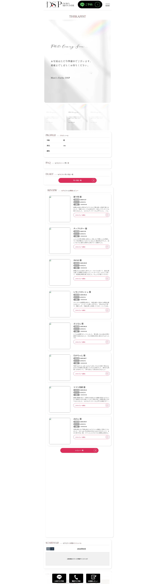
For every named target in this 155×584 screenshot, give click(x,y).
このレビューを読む (80, 215)
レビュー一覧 (79, 450)
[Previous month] (48, 548)
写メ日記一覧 (77, 180)
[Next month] (52, 548)
